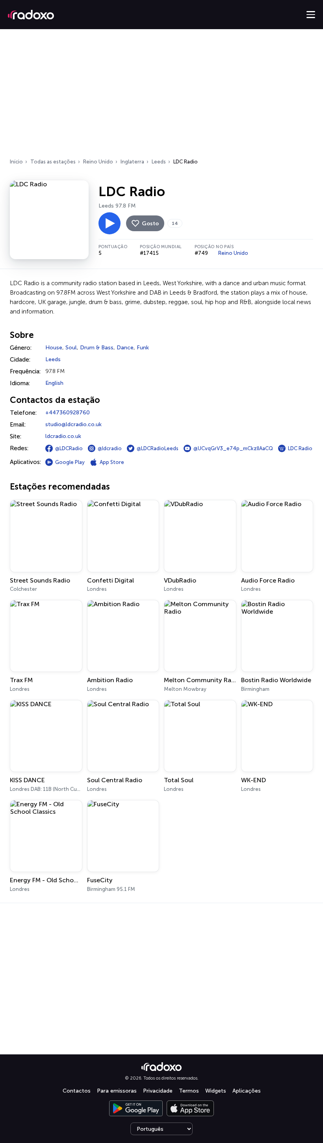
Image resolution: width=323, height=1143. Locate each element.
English (54, 383)
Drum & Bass (96, 347)
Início (16, 162)
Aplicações (246, 1090)
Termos (189, 1090)
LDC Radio (300, 448)
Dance (125, 347)
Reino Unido (98, 162)
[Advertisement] (161, 96)
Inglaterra (132, 162)
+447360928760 (67, 412)
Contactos (77, 1090)
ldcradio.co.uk (63, 436)
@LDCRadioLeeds (157, 448)
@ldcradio (110, 448)
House (53, 347)
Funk (143, 347)
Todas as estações (53, 162)
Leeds (159, 162)
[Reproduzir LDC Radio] (109, 223)
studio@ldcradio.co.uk (73, 424)
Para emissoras (117, 1090)
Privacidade (158, 1090)
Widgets (215, 1090)
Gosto (150, 223)
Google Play (70, 462)
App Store (112, 462)
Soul (71, 347)
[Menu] (310, 15)
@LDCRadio (69, 448)
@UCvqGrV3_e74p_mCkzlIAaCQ (233, 448)
